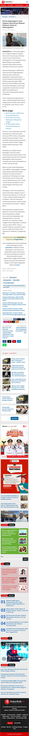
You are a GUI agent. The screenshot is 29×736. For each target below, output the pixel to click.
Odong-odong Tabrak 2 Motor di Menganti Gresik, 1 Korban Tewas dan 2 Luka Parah (8, 400)
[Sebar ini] (4, 341)
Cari (2, 556)
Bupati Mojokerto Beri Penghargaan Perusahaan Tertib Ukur (21, 329)
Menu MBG (16, 280)
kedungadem (7, 280)
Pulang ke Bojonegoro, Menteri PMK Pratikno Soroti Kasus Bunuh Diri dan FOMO (13, 298)
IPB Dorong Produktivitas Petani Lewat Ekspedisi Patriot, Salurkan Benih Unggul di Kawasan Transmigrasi (13, 687)
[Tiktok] (13, 322)
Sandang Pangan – (17, 727)
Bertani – (9, 727)
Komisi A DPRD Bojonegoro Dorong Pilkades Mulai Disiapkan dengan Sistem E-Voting (14, 304)
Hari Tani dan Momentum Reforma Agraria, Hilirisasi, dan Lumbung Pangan (13, 693)
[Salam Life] (23, 319)
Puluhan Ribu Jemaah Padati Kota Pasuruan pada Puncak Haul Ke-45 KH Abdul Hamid (8, 411)
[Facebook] (15, 319)
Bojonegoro (13, 277)
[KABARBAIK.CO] (7, 2)
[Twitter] (19, 319)
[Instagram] (5, 322)
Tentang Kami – (11, 714)
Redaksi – (20, 714)
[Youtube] (9, 322)
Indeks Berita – (11, 718)
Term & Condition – (16, 716)
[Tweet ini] (9, 341)
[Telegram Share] (19, 341)
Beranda (3, 714)
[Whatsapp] (4, 345)
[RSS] (17, 322)
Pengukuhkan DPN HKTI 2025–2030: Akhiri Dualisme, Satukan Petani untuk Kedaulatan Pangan (14, 675)
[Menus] (27, 2)
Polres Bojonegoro (8, 283)
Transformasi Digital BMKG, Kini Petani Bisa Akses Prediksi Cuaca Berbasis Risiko (13, 681)
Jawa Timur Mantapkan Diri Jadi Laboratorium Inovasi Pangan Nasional (14, 670)
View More (15, 418)
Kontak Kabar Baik (21, 718)
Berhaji (3, 727)
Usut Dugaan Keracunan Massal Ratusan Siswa (14, 286)
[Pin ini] (14, 341)
